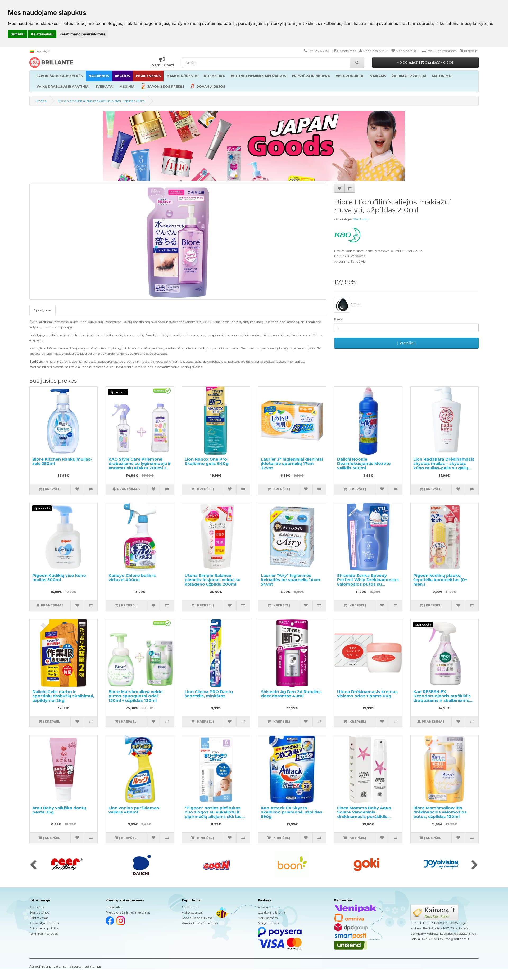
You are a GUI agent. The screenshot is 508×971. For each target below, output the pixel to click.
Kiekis (338, 319)
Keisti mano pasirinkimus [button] (82, 34)
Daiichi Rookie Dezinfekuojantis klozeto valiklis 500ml (364, 463)
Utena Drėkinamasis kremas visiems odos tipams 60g (367, 694)
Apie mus (36, 907)
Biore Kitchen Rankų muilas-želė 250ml (62, 461)
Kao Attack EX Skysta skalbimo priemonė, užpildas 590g (291, 812)
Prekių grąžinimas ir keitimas (128, 912)
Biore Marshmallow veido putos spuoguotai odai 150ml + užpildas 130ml (135, 696)
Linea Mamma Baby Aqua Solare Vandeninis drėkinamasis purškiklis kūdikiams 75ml (364, 814)
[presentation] (33, 865)
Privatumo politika (43, 928)
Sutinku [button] (18, 34)
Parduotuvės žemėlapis (200, 923)
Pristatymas (38, 918)
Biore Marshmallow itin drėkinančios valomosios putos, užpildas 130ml (440, 812)
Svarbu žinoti (39, 912)
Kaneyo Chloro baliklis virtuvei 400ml (132, 577)
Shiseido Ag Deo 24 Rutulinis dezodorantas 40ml (291, 694)
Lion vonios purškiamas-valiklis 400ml (134, 810)
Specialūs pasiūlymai (198, 918)
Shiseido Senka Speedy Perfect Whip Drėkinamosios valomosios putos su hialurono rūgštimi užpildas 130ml (368, 584)
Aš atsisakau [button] (42, 34)
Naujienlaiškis (268, 923)
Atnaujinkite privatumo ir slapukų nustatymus (65, 966)
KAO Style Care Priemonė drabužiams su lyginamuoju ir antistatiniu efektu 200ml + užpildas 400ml (139, 466)
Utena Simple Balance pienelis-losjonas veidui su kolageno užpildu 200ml (213, 580)
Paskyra (264, 907)
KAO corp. (362, 219)
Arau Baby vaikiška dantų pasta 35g (59, 810)
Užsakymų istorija (271, 912)
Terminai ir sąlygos (43, 934)
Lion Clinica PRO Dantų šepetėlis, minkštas (209, 694)
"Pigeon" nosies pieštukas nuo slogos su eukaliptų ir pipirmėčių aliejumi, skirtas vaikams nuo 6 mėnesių (213, 814)
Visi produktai (192, 912)
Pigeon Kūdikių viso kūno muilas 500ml (59, 577)
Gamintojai (190, 907)
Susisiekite (113, 907)
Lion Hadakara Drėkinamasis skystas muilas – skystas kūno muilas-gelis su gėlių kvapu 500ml (443, 466)
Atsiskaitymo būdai (44, 923)
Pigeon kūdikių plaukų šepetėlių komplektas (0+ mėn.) (440, 580)
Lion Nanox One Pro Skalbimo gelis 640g (207, 461)
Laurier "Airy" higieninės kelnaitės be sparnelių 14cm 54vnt (290, 580)
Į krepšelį (406, 342)
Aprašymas (42, 310)
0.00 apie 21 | (426, 62)
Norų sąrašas (268, 918)
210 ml (355, 304)
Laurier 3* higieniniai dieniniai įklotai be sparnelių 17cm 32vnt (292, 463)
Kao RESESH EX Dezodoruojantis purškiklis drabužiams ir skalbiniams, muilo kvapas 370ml (442, 698)
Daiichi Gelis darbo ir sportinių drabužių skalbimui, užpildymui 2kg (63, 696)
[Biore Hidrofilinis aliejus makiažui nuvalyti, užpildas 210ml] (177, 242)
